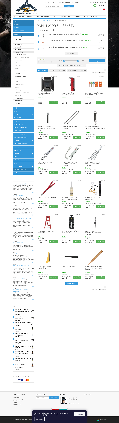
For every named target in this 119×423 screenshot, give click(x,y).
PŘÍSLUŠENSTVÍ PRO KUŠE (21, 160)
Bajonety (18, 90)
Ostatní (17, 103)
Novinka (47, 62)
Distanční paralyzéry (21, 143)
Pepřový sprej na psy (18, 242)
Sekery (18, 68)
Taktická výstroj (20, 49)
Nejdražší (62, 70)
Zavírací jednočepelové (22, 57)
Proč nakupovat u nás (62, 17)
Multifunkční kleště (21, 76)
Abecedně (83, 70)
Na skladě (42, 59)
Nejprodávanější (73, 70)
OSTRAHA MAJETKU (19, 134)
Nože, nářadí (19, 52)
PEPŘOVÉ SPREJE (19, 31)
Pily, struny (19, 60)
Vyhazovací (19, 79)
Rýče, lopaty (19, 81)
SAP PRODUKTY (18, 124)
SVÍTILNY (16, 140)
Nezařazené (18, 150)
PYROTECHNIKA (18, 166)
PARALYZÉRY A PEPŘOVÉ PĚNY (20, 184)
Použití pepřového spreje (20, 254)
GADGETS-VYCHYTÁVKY (21, 127)
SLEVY (15, 21)
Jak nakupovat (16, 397)
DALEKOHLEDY (18, 130)
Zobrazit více (70, 53)
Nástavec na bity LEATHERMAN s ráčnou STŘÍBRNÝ (68, 34)
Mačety (18, 73)
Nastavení (39, 419)
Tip (53, 62)
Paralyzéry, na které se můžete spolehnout (21, 266)
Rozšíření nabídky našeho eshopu (22, 218)
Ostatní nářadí (20, 84)
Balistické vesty (20, 37)
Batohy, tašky (19, 44)
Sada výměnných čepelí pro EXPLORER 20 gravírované (70, 40)
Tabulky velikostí (90, 17)
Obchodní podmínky (25, 17)
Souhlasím (79, 414)
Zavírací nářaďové (21, 54)
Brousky (18, 95)
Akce (41, 62)
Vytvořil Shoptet (102, 419)
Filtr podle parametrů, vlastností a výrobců (71, 65)
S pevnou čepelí (20, 71)
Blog (14, 180)
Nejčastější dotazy (43, 17)
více (33, 192)
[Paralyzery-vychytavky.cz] (27, 7)
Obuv (16, 42)
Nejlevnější (53, 70)
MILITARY (16, 34)
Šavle (17, 87)
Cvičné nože (19, 98)
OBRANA (16, 147)
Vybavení (18, 47)
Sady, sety (19, 62)
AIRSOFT (16, 153)
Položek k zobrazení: (97, 60)
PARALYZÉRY (17, 27)
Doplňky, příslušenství (22, 92)
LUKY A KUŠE (17, 117)
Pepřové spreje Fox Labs (19, 207)
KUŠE (15, 156)
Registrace (103, 2)
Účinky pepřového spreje (19, 278)
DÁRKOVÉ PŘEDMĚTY (20, 169)
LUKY (15, 163)
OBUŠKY (16, 108)
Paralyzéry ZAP (17, 231)
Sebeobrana (19, 101)
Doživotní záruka (17, 404)
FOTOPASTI (17, 121)
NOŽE (15, 111)
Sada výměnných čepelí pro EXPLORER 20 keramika (68, 47)
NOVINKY (16, 24)
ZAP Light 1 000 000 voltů (19, 195)
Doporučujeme (42, 70)
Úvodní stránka (14, 17)
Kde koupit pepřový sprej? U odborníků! (20, 290)
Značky (16, 173)
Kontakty (77, 17)
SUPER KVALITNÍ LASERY (21, 137)
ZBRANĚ (16, 114)
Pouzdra (18, 65)
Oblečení (18, 39)
